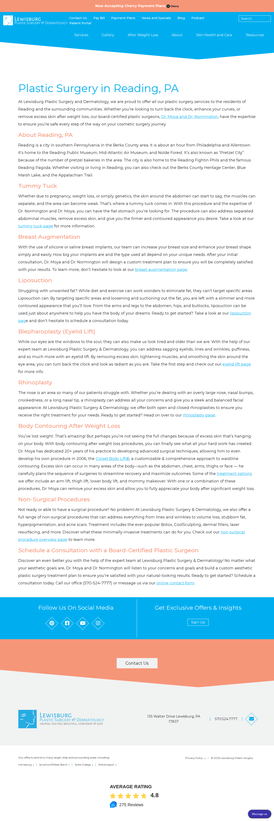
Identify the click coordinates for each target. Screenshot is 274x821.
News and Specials (156, 18)
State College (83, 764)
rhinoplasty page (199, 415)
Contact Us (78, 18)
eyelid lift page (236, 364)
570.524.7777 (226, 719)
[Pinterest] (51, 623)
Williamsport (106, 764)
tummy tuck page (35, 226)
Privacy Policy (194, 758)
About (177, 35)
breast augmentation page (161, 269)
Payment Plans (123, 18)
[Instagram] (98, 623)
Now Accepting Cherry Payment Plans (131, 6)
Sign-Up (198, 622)
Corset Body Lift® (112, 458)
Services (81, 35)
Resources (255, 35)
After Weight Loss (143, 35)
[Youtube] (82, 623)
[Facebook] (67, 623)
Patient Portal (80, 23)
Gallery (108, 35)
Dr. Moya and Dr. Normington (189, 116)
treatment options (234, 473)
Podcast (197, 18)
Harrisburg (25, 764)
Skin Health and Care (214, 35)
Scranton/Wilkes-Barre (53, 764)
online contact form (175, 583)
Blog (181, 18)
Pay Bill (99, 18)
